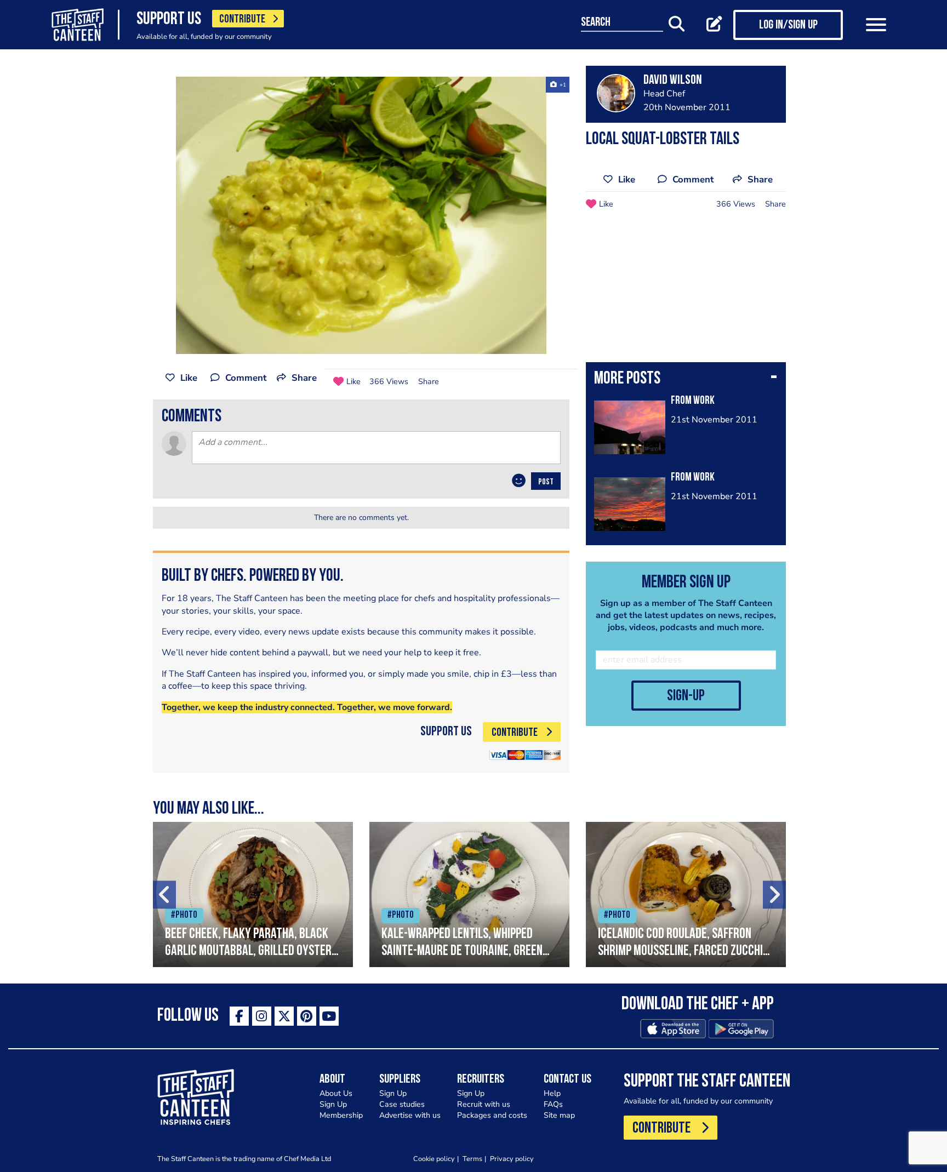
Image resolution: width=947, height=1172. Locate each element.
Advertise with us (410, 1115)
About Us (336, 1093)
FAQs (553, 1104)
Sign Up (333, 1104)
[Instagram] (261, 1016)
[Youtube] (329, 1016)
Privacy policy (512, 1158)
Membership (341, 1115)
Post (546, 482)
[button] (686, 379)
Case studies (402, 1104)
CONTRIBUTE (242, 19)
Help (552, 1093)
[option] (361, 215)
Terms (472, 1158)
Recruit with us (483, 1104)
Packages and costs (492, 1115)
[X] (284, 1016)
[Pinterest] (306, 1016)
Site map (559, 1115)
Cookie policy (434, 1158)
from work (693, 401)
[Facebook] (239, 1016)
